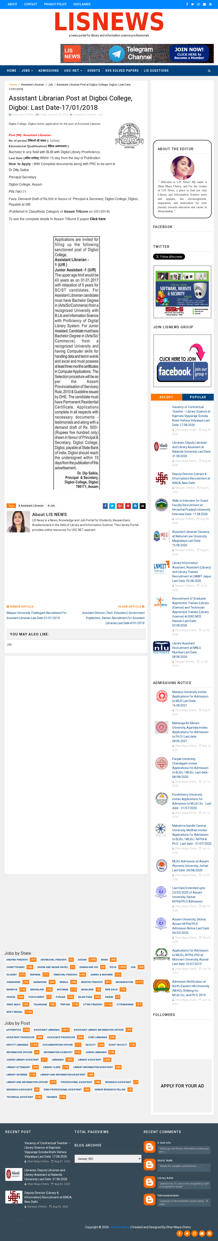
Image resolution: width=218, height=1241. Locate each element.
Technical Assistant (19, 1097)
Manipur (11, 989)
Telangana (40, 1004)
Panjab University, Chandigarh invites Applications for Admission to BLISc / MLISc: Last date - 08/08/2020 (190, 768)
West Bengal (14, 1012)
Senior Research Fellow (110, 1089)
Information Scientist (58, 1052)
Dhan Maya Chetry (72, 1227)
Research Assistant (118, 1082)
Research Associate (19, 1089)
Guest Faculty (118, 1044)
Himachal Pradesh (65, 974)
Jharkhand (13, 982)
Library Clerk (51, 1067)
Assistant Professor (20, 1037)
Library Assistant (89, 1059)
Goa (133, 967)
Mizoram (62, 989)
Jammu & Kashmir (101, 974)
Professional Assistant (76, 1082)
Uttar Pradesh (92, 1004)
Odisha (10, 997)
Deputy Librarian (17, 1044)
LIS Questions (156, 70)
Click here (98, 218)
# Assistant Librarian (31, 505)
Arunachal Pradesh (53, 959)
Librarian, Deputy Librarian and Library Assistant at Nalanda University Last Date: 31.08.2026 (45, 1174)
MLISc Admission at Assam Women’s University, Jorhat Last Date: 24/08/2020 (190, 866)
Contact (30, 4)
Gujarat (11, 974)
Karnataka (40, 982)
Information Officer (19, 1052)
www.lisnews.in (119, 1227)
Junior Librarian (95, 1052)
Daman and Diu (88, 967)
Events (93, 70)
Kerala (64, 982)
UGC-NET (71, 70)
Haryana (35, 974)
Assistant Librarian (32, 84)
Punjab (60, 997)
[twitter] (192, 4)
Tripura (65, 1004)
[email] (204, 4)
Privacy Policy (55, 4)
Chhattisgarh (15, 967)
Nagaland (87, 989)
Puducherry (36, 997)
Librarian (57, 1059)
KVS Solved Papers (122, 70)
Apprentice (13, 1030)
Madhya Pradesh (92, 982)
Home (11, 70)
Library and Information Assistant (62, 1074)
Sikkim (109, 997)
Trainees (51, 1097)
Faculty (91, 1044)
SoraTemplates (30, 1227)
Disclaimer (81, 4)
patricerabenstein (168, 1195)
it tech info (164, 1142)
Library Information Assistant (93, 1067)
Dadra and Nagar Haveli (52, 967)
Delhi (113, 967)
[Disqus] (76, 709)
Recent (166, 397)
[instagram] (198, 4)
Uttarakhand (125, 1004)
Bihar (104, 959)
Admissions (48, 70)
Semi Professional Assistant (63, 1089)
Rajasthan (85, 997)
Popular (198, 397)
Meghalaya (37, 989)
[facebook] (187, 4)
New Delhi (111, 989)
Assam (82, 959)
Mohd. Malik (165, 1160)
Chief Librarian (97, 1037)
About (12, 4)
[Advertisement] (76, 569)
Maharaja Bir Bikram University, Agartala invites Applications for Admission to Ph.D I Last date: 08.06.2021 (190, 732)
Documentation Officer (58, 1044)
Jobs (26, 70)
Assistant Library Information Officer (98, 1030)
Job (50, 84)
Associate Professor (61, 1037)
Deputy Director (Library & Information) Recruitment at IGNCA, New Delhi (191, 478)
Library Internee (16, 1074)
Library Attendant (18, 1067)
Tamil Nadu (13, 1004)
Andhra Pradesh (17, 959)
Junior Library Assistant (22, 1059)
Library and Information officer (27, 1082)
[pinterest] (210, 4)
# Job (51, 505)
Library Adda (165, 1178)
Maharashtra (124, 982)
